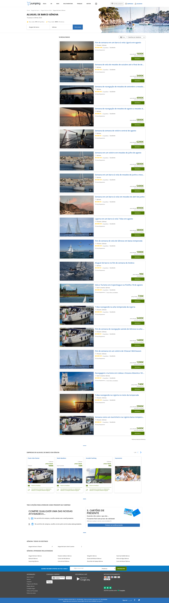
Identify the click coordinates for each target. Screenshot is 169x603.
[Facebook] (135, 600)
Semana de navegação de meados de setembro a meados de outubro (124, 86)
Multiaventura (67, 3)
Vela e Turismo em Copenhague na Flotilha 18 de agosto (119, 285)
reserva (137, 59)
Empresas (130, 3)
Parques (79, 3)
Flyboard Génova (33, 558)
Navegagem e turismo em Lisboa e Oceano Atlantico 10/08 (120, 373)
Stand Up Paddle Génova (122, 556)
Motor (89, 3)
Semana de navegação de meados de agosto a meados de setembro (124, 108)
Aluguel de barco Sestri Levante (66, 546)
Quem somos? (30, 577)
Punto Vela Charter (33, 458)
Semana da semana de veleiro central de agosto (115, 130)
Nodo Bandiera (61, 458)
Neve (57, 3)
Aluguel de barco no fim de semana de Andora (114, 263)
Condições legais (31, 588)
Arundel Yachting (91, 458)
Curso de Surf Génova (63, 561)
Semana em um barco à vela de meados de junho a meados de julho (124, 175)
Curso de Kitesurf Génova (123, 561)
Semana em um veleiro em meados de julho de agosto (118, 152)
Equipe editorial (30, 586)
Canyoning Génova (33, 561)
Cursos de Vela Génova (64, 558)
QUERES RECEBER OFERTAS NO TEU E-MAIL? (54, 569)
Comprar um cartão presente (114, 525)
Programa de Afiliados (32, 584)
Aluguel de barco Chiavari (35, 546)
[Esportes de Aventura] (34, 3)
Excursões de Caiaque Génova (95, 561)
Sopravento (118, 458)
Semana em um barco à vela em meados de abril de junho (120, 197)
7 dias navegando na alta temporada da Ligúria (115, 307)
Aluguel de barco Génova (35, 556)
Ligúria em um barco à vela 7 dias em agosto (114, 219)
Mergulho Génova (92, 556)
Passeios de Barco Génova (64, 556)
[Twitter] (139, 600)
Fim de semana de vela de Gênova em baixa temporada (118, 241)
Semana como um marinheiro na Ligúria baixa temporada (120, 417)
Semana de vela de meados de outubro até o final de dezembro (122, 64)
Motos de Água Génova (122, 558)
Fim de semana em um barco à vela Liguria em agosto (118, 42)
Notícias (29, 579)
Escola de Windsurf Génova (94, 558)
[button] (140, 452)
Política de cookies (31, 593)
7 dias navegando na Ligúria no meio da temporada (117, 395)
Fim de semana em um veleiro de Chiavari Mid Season (118, 351)
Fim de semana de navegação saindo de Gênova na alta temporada (123, 329)
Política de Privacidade (32, 591)
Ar (51, 3)
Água (44, 3)
